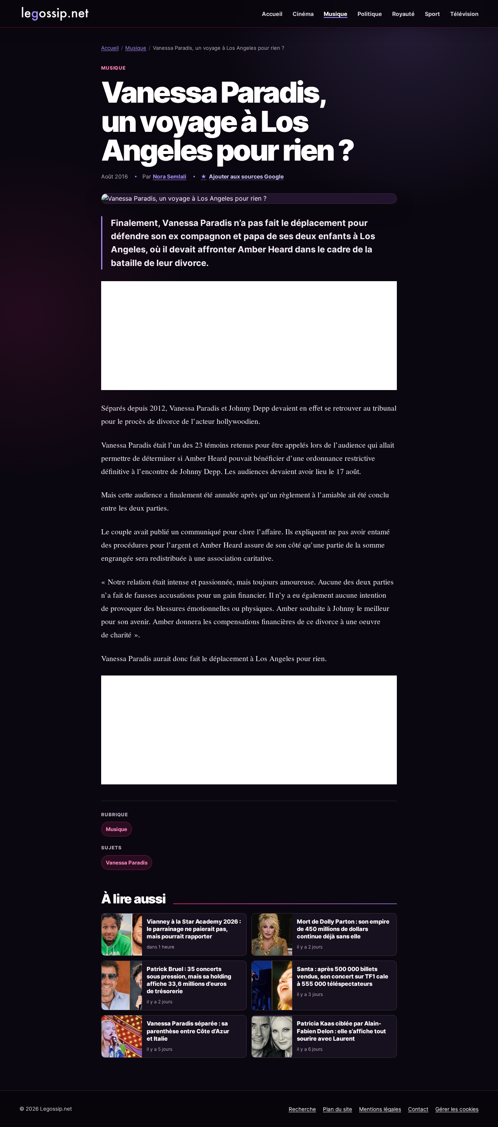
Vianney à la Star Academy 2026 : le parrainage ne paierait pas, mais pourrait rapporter (194, 929)
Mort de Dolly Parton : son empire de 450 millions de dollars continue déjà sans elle (343, 929)
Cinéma (303, 13)
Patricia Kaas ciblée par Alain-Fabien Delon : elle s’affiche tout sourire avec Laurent (341, 1031)
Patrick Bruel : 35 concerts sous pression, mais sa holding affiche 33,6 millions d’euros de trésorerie (189, 980)
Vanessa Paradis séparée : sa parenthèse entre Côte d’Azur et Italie (188, 1031)
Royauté (403, 13)
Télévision (464, 13)
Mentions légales (380, 1109)
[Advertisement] (249, 335)
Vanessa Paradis (126, 862)
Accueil (272, 13)
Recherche (302, 1109)
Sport (432, 13)
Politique (370, 13)
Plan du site (337, 1109)
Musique (335, 13)
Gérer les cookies (457, 1109)
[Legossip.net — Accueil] (54, 14)
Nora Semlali (169, 176)
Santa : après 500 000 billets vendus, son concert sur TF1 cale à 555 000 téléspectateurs (342, 976)
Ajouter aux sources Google (246, 176)
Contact (418, 1109)
